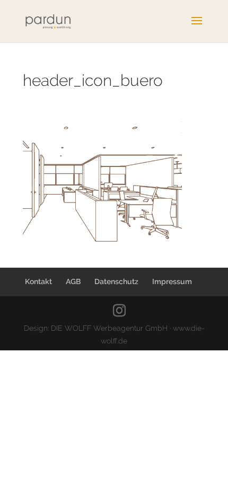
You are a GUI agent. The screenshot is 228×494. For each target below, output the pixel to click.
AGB (73, 281)
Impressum (172, 281)
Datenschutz (116, 281)
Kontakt (38, 281)
